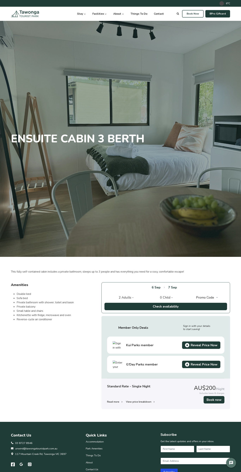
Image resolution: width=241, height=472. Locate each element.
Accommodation (95, 441)
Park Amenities (94, 448)
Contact (159, 14)
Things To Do (139, 14)
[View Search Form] (177, 13)
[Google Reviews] (21, 464)
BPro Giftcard (218, 13)
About (89, 462)
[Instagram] (30, 464)
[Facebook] (13, 464)
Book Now (193, 13)
